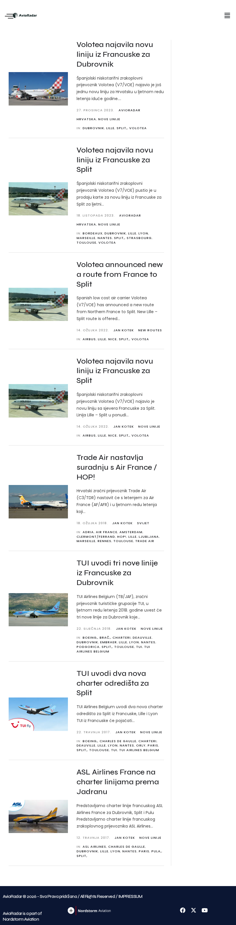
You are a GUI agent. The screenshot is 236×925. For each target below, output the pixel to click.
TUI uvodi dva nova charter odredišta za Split (113, 683)
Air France (106, 532)
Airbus (89, 339)
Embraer (108, 642)
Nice (112, 339)
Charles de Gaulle (118, 741)
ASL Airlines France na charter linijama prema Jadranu (118, 782)
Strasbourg (139, 238)
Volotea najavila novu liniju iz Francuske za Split (115, 160)
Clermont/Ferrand (96, 536)
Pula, (156, 851)
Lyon (143, 233)
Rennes (104, 541)
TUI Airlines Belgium (139, 750)
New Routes (150, 330)
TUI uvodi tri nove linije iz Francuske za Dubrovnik (117, 573)
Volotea (138, 128)
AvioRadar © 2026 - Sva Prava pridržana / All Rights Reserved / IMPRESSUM (72, 896)
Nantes (105, 238)
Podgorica (88, 646)
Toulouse (86, 242)
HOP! (121, 536)
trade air (144, 541)
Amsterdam (130, 532)
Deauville (142, 637)
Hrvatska (86, 119)
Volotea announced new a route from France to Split (120, 274)
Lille (110, 128)
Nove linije (109, 119)
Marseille (86, 238)
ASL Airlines (94, 846)
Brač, (105, 637)
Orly (141, 745)
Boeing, (90, 637)
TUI (139, 646)
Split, (122, 128)
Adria (88, 532)
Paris (153, 745)
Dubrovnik (93, 128)
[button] (227, 15)
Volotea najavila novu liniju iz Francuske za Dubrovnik (115, 54)
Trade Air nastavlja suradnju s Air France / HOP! (117, 467)
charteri (122, 637)
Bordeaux (92, 233)
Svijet (143, 523)
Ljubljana (149, 536)
